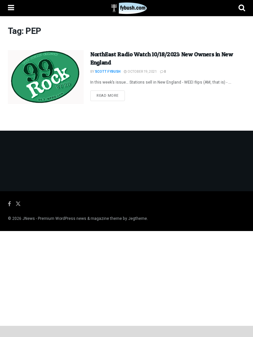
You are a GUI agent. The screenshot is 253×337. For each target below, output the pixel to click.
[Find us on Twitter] (18, 204)
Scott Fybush (108, 71)
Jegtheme (137, 218)
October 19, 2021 (142, 71)
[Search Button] (242, 8)
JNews (28, 218)
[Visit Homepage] (126, 8)
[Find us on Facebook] (9, 204)
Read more (111, 95)
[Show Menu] (11, 8)
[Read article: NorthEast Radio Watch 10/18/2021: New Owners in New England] (46, 77)
